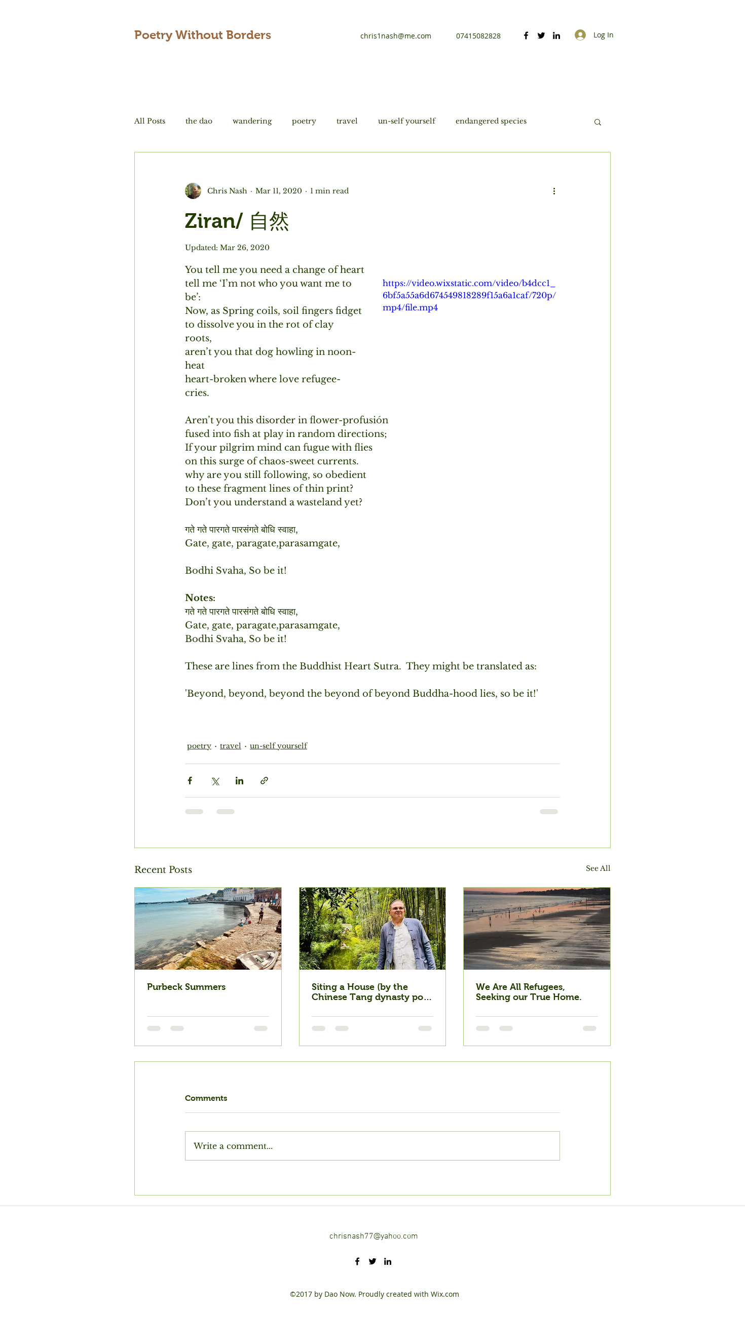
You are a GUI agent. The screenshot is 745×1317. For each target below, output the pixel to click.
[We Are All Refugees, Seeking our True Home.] (537, 929)
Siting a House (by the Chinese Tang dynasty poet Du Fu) (372, 992)
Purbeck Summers (186, 987)
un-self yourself (406, 121)
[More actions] (554, 191)
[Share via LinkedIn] (239, 780)
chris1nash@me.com (395, 36)
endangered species (491, 121)
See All (598, 868)
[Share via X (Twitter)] (214, 780)
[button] (598, 121)
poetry (304, 121)
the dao (198, 121)
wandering (252, 121)
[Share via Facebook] (190, 780)
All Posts (149, 121)
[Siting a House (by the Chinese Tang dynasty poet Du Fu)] (373, 929)
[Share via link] (264, 780)
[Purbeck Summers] (208, 929)
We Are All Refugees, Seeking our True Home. (529, 992)
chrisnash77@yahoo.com (373, 1236)
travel (347, 121)
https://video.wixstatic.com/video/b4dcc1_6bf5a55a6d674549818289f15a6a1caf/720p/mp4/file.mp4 (469, 295)
